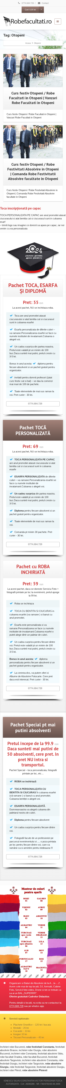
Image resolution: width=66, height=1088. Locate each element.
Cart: (30, 10)
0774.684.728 (27, 3)
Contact (45, 3)
